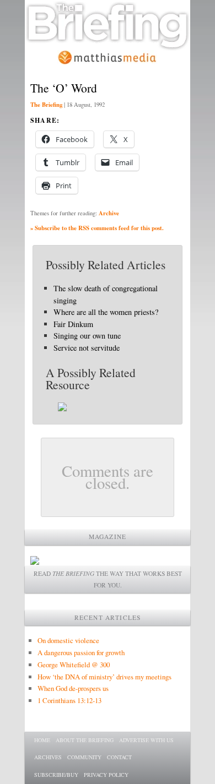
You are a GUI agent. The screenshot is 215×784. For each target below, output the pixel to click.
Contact (119, 757)
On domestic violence (68, 640)
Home (42, 740)
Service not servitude (86, 347)
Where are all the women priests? (105, 312)
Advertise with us (146, 740)
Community (84, 757)
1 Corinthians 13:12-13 (69, 700)
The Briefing (46, 104)
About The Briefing (85, 740)
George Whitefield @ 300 (73, 664)
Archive (109, 213)
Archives (48, 757)
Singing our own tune (87, 335)
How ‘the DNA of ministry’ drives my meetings (104, 677)
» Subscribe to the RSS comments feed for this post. (97, 228)
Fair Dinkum (73, 324)
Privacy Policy (106, 774)
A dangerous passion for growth (81, 652)
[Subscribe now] (34, 562)
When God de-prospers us (73, 688)
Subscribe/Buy (56, 774)
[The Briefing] (107, 44)
